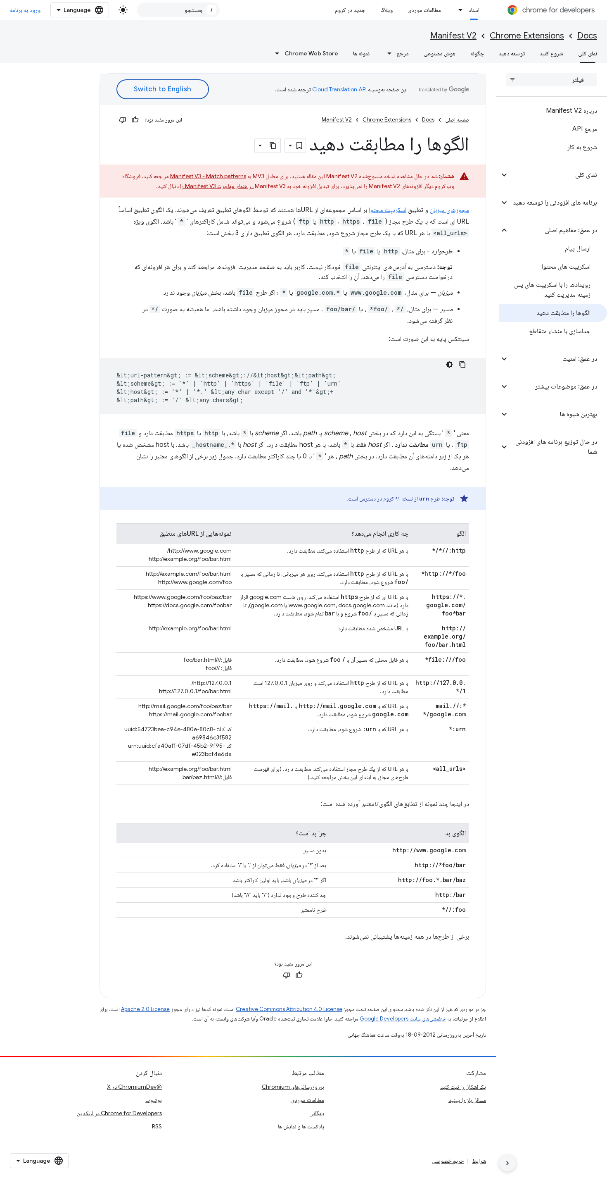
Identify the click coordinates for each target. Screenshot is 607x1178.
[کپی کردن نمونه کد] (462, 364)
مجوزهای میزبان (449, 210)
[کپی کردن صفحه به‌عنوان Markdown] (273, 145)
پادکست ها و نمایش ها (301, 1126)
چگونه (477, 53)
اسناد (473, 10)
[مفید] (135, 120)
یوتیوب (153, 1100)
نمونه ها (361, 53)
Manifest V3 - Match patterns (208, 176)
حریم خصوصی (448, 1160)
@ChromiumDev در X (134, 1086)
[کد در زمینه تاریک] (449, 364)
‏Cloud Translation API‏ (339, 89)
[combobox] (178, 9)
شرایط (479, 1160)
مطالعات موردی (424, 10)
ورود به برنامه (25, 10)
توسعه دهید (512, 53)
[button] (558, 175)
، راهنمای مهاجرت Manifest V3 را (217, 186)
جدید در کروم (350, 10)
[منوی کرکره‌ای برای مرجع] (387, 53)
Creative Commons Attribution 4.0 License (289, 1009)
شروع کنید (551, 53)
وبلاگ (386, 10)
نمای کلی (587, 53)
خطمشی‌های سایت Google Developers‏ (403, 1018)
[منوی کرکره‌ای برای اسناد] (458, 10)
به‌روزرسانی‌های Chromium (293, 1086)
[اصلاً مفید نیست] (122, 120)
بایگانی (316, 1113)
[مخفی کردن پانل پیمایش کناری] (507, 1163)
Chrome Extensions (527, 36)
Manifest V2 (453, 36)
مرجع (403, 53)
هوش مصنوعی (439, 53)
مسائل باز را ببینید (467, 1100)
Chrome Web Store (311, 53)
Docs (587, 36)
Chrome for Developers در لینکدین (119, 1113)
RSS (157, 1126)
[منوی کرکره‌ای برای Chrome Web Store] (275, 53)
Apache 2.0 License (145, 1009)
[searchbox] (551, 79)
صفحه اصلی (457, 119)
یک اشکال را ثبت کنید (463, 1086)
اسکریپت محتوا (387, 210)
